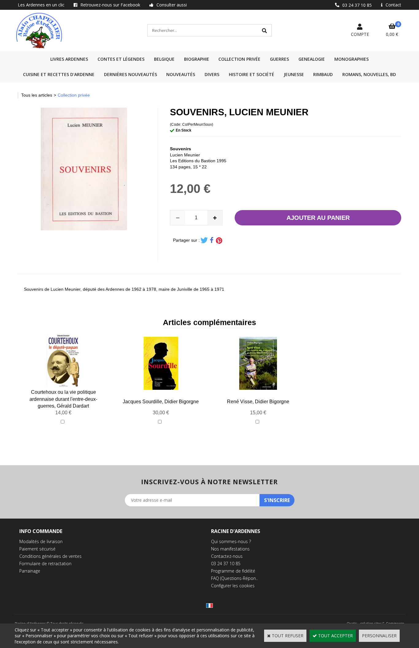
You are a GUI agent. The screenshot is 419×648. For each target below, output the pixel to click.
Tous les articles (36, 95)
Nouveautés (180, 74)
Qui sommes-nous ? (231, 541)
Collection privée (239, 59)
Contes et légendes (121, 59)
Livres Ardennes (69, 59)
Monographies (351, 59)
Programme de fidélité (233, 571)
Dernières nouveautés (130, 74)
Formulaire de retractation (45, 563)
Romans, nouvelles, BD (369, 74)
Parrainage (29, 571)
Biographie (196, 59)
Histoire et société (251, 74)
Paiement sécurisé (37, 549)
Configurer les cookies (233, 586)
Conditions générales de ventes (50, 556)
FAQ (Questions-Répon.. (234, 578)
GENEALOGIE (311, 59)
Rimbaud (323, 74)
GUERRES (279, 59)
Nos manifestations (230, 549)
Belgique (164, 59)
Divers (212, 74)
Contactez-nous (227, 556)
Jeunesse (294, 74)
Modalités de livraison (41, 541)
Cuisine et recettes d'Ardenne (58, 74)
